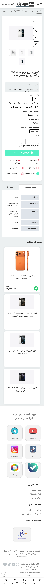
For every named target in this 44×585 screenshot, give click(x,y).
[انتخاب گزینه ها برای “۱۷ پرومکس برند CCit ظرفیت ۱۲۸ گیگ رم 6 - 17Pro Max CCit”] (36, 288)
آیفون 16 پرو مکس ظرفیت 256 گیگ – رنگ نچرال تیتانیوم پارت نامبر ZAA (22, 315)
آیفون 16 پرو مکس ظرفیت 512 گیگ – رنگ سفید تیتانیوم (22, 352)
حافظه (36, 119)
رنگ (37, 95)
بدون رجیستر (14, 212)
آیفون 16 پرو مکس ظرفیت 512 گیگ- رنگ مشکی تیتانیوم (22, 389)
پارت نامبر (35, 103)
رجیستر (36, 111)
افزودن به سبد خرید (20, 153)
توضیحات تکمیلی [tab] (30, 187)
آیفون (36, 11)
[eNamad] (22, 534)
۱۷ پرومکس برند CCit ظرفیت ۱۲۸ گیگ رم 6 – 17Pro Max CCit (22, 277)
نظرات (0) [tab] (10, 187)
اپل (30, 168)
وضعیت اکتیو (34, 127)
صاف (37, 135)
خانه (40, 11)
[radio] (36, 99)
